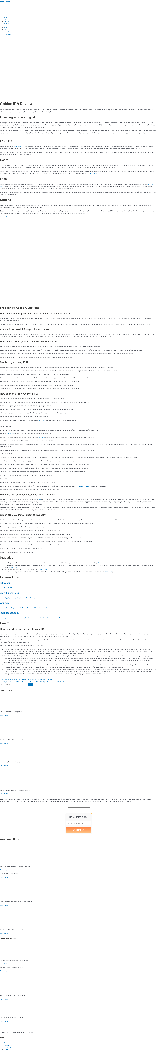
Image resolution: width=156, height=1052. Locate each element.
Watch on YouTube (6, 217)
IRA (40, 499)
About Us (6, 21)
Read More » (4, 715)
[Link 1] (11, 13)
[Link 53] (78, 950)
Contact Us (7, 24)
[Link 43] (78, 777)
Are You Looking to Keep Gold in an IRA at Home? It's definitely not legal (26, 608)
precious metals (18, 146)
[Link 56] (78, 982)
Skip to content (5, 1)
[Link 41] (78, 752)
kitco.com (5, 583)
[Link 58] (78, 1007)
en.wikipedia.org (9, 593)
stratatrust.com (12, 567)
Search (2, 684)
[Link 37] (78, 701)
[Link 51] (78, 917)
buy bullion (42, 420)
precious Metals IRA (84, 486)
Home (5, 17)
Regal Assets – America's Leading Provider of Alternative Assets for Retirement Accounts (32, 618)
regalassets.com (9, 612)
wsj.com (4, 603)
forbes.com (100, 563)
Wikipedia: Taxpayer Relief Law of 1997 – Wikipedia (20, 598)
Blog (5, 19)
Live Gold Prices (9, 588)
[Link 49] (78, 888)
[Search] (30, 684)
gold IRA (29, 112)
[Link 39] (78, 726)
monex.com (108, 572)
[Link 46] (78, 853)
